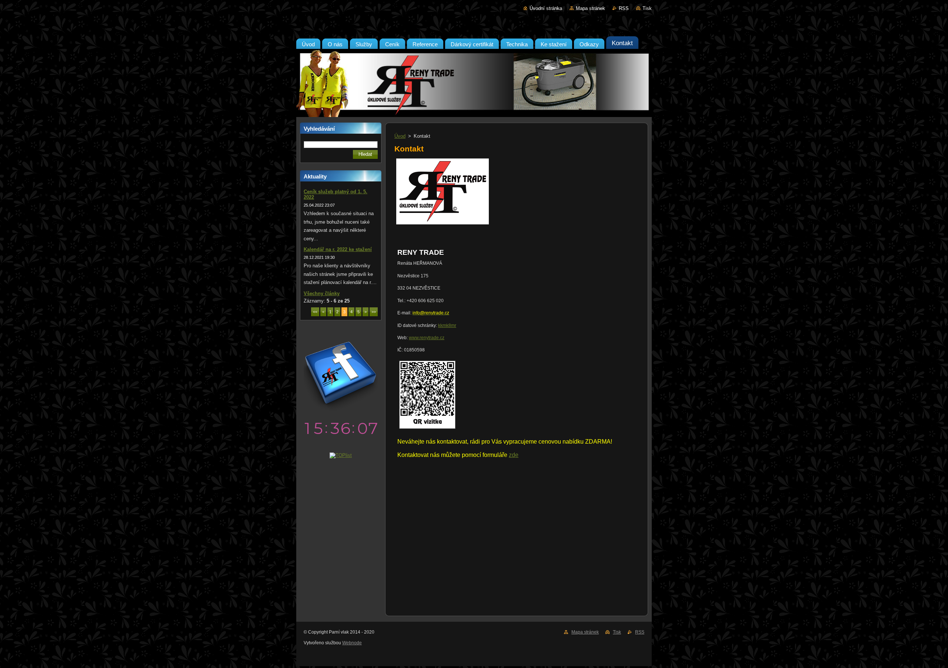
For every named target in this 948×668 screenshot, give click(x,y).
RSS (624, 8)
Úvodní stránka (546, 8)
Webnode (352, 642)
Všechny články (322, 293)
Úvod (399, 136)
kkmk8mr (447, 325)
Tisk (647, 8)
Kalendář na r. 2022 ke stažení (338, 249)
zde (513, 455)
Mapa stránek (590, 8)
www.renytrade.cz (426, 337)
